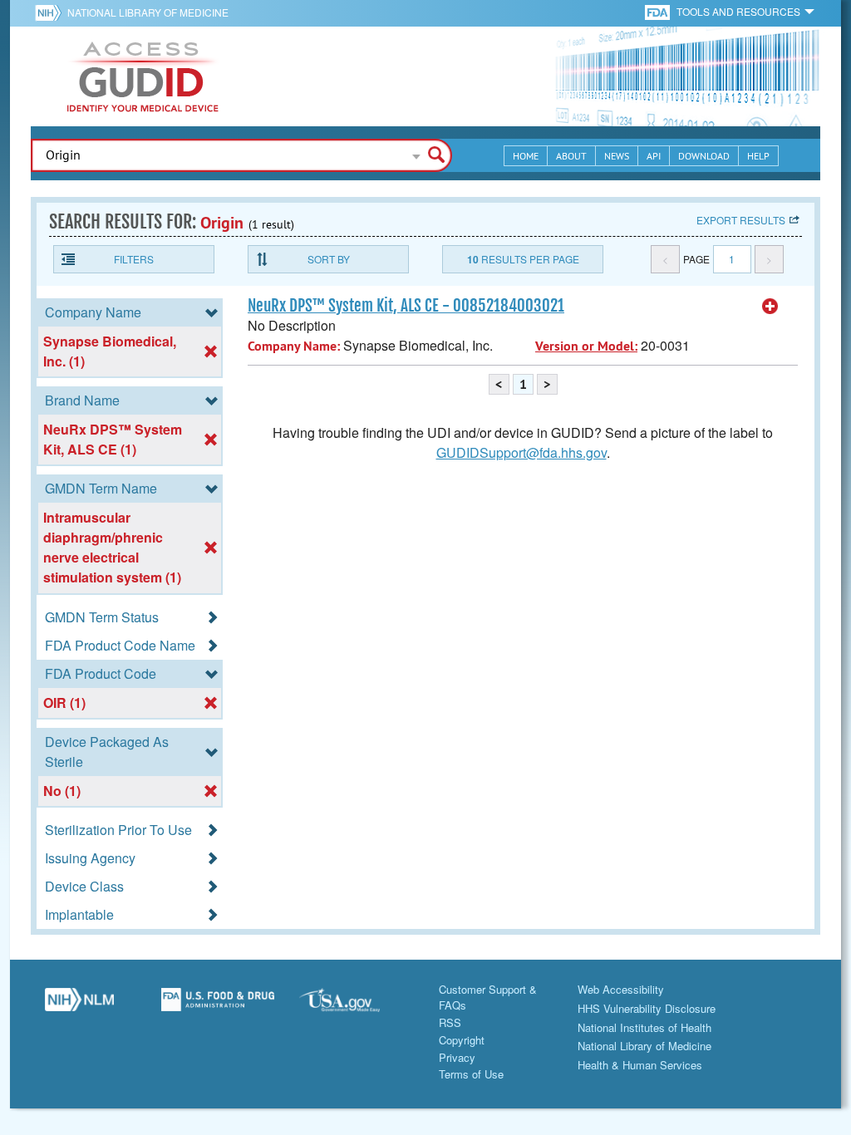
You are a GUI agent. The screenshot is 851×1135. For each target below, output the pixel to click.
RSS (450, 1022)
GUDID (143, 76)
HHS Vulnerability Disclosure (647, 1008)
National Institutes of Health (644, 1027)
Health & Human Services (640, 1065)
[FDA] (658, 11)
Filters (134, 259)
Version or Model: (586, 346)
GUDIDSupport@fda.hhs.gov (521, 452)
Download (704, 156)
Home (526, 156)
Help (758, 156)
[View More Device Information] (770, 306)
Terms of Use (471, 1074)
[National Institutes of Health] (51, 12)
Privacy (457, 1057)
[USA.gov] (356, 1006)
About (571, 156)
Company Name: (294, 346)
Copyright (462, 1040)
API (654, 156)
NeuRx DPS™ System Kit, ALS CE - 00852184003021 (406, 306)
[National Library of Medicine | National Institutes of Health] (79, 1006)
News (616, 156)
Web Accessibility (621, 989)
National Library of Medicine (148, 12)
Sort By (328, 259)
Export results (740, 220)
